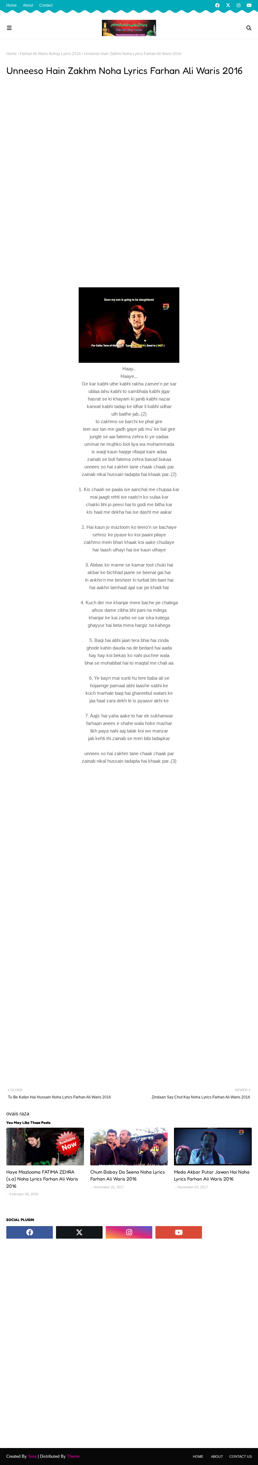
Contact (46, 5)
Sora (32, 1456)
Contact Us (240, 1456)
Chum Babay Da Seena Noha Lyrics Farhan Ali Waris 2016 (127, 1175)
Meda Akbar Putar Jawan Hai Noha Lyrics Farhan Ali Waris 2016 (212, 1175)
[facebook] (217, 5)
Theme (73, 1456)
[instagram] (238, 5)
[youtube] (248, 5)
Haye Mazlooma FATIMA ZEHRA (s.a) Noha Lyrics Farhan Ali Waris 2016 (42, 1179)
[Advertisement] (129, 126)
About (28, 5)
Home (11, 5)
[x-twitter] (228, 5)
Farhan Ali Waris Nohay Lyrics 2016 (50, 54)
